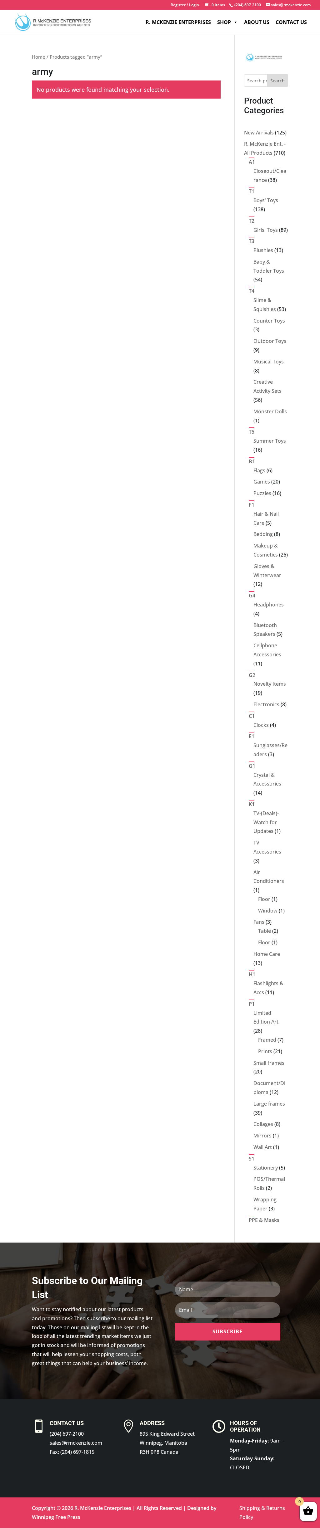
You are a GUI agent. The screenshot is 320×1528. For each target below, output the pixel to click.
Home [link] (38, 57)
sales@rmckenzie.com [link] (76, 1442)
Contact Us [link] (291, 22)
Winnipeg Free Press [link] (56, 1517)
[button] (227, 1332)
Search (277, 81)
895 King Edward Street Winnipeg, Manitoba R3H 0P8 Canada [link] (167, 1442)
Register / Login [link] (185, 5)
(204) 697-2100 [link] (67, 1433)
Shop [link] (224, 22)
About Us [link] (256, 22)
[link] (247, 4)
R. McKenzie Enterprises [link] (178, 22)
